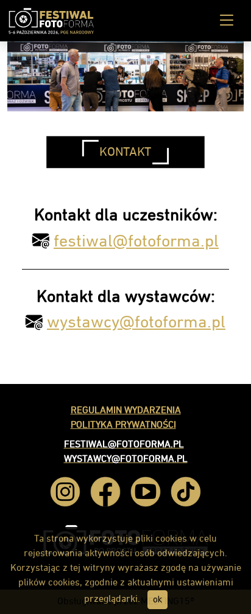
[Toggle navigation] (227, 21)
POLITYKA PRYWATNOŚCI (123, 425)
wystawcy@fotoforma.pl (136, 322)
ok (157, 600)
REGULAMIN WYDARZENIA (126, 411)
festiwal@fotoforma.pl (136, 241)
